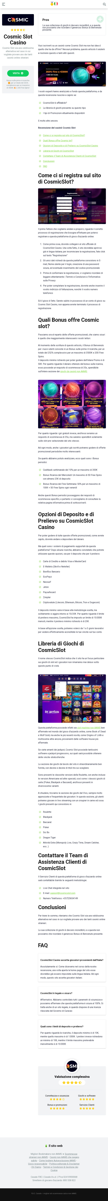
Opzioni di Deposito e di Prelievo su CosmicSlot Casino (70, 145)
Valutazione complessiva (72, 1076)
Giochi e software (86, 1095)
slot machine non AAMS (89, 727)
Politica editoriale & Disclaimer (64, 1164)
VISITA (16, 73)
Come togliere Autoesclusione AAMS (57, 1160)
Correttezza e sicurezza (57, 1095)
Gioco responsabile (37, 1164)
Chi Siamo (36, 1167)
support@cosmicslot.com (62, 893)
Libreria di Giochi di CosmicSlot (58, 151)
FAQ (45, 166)
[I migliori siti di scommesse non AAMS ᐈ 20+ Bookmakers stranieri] (54, 3)
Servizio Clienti (86, 1105)
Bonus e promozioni (57, 1105)
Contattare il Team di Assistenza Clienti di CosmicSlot (69, 156)
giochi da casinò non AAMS (73, 371)
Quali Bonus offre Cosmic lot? (57, 140)
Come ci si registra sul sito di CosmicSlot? (64, 135)
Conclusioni (48, 161)
